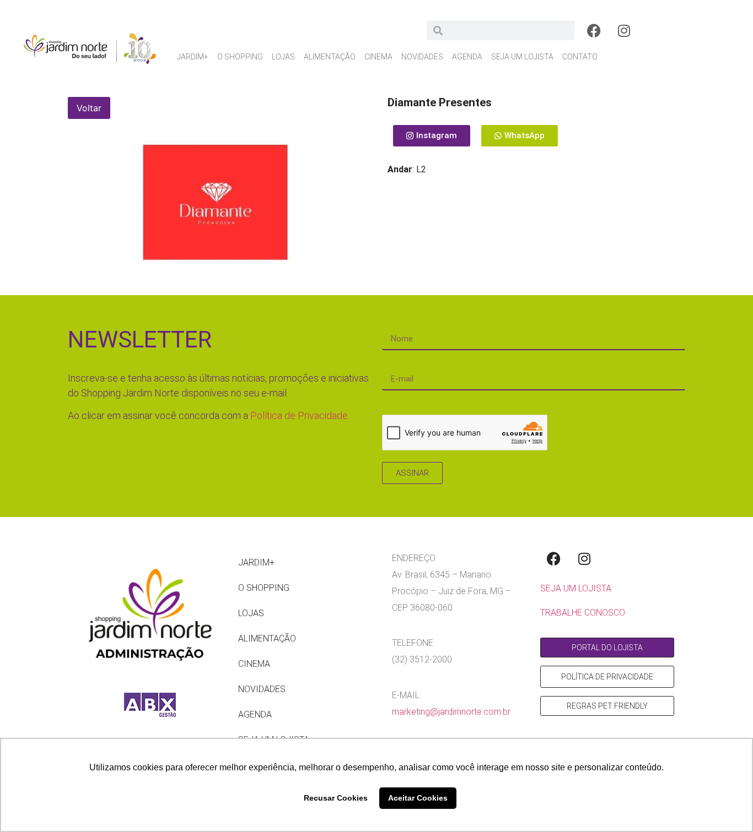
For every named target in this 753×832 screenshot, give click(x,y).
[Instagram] (624, 30)
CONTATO (580, 56)
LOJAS (283, 56)
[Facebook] (593, 30)
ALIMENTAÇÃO (330, 56)
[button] (519, 135)
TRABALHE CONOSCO (582, 612)
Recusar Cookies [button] (336, 797)
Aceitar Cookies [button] (418, 797)
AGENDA (467, 56)
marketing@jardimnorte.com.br (451, 711)
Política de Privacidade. (299, 415)
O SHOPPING (240, 56)
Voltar (89, 107)
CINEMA (378, 56)
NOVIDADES (422, 56)
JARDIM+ (192, 56)
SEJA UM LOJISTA (522, 56)
